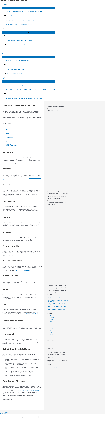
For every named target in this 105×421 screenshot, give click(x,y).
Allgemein (5, 107)
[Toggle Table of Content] (3, 125)
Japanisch (52, 330)
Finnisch (51, 323)
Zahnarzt (7, 133)
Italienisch (52, 328)
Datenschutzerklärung (51, 345)
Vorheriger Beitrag (4, 412)
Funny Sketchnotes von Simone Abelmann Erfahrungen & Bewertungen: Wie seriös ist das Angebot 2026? (26, 98)
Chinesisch (52, 319)
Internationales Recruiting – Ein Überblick (14, 73)
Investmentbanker (9, 138)
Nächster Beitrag (3, 413)
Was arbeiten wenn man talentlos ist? (23, 270)
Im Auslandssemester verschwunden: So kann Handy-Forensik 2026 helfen (20, 40)
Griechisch (52, 326)
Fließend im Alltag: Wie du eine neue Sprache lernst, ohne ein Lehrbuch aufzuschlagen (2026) (24, 11)
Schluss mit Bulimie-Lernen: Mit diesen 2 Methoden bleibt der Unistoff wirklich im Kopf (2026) (24, 49)
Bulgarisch (52, 317)
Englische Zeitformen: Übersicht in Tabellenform (15, 15)
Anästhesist (7, 129)
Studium (51, 336)
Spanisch (51, 334)
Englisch (51, 321)
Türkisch (51, 337)
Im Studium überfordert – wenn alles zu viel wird (15, 44)
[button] (6, 4)
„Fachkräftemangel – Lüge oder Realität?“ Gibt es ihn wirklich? (18, 69)
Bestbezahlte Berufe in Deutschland (9, 406)
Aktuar (7, 140)
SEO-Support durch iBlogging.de (53, 367)
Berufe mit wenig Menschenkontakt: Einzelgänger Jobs (28, 390)
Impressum (49, 343)
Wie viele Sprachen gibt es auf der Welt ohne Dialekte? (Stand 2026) (19, 24)
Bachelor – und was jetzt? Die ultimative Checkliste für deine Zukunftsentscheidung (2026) (23, 36)
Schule (51, 332)
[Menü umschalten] (28, 8)
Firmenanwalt (8, 144)
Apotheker (7, 134)
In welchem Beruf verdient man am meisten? (11, 403)
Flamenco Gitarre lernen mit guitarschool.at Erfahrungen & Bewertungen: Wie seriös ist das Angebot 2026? (26, 93)
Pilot (6, 141)
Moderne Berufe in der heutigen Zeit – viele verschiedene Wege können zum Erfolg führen (23, 64)
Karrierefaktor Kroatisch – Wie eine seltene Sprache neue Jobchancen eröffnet (21, 20)
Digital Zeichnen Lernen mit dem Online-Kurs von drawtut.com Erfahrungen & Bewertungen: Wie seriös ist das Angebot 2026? (30, 89)
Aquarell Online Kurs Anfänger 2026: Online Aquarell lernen (17, 60)
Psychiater (7, 130)
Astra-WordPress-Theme (50, 417)
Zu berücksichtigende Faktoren (11, 145)
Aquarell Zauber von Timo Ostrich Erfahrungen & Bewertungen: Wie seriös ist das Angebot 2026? (25, 85)
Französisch (52, 325)
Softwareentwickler (8, 136)
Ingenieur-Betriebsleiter (10, 142)
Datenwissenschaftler (9, 137)
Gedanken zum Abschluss (10, 146)
